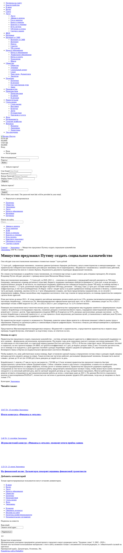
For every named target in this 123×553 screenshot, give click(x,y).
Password (5, 174)
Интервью (10, 213)
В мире (9, 485)
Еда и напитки (12, 228)
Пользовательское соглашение (18, 517)
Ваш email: (5, 525)
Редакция (9, 508)
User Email (5, 171)
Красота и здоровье (14, 235)
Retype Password (8, 176)
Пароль (4, 160)
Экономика (10, 207)
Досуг (8, 209)
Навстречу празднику (15, 239)
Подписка (10, 216)
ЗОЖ (8, 231)
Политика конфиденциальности (19, 515)
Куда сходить (11, 237)
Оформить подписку (14, 510)
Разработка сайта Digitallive (12, 551)
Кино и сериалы (12, 233)
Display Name (6, 179)
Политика (10, 203)
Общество (10, 205)
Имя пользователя (8, 157)
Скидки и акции (12, 243)
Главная (4, 248)
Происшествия (12, 498)
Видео (8, 487)
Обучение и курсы (13, 241)
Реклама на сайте (13, 513)
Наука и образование (14, 211)
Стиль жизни (11, 500)
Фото (8, 502)
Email (3, 190)
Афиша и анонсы (13, 226)
